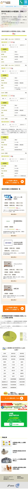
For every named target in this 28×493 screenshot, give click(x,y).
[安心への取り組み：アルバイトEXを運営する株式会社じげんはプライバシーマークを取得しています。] (18, 485)
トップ (1, 6)
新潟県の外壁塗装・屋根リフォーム (13, 6)
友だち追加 (15, 424)
